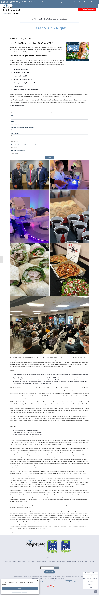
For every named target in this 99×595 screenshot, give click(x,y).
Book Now (15, 6)
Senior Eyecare (51, 561)
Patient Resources (34, 2)
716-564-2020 (69, 580)
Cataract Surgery (21, 561)
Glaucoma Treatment (71, 561)
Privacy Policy (24, 592)
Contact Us (94, 2)
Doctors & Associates (48, 2)
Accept (20, 588)
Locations (74, 2)
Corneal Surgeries (31, 561)
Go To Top (49, 572)
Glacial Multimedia (58, 575)
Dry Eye (79, 561)
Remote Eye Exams (84, 2)
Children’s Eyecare (60, 561)
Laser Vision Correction (10, 561)
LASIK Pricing (16, 2)
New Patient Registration (86, 9)
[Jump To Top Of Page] (95, 591)
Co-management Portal (62, 2)
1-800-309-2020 (6, 2)
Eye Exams (84, 561)
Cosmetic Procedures (41, 561)
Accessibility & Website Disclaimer (43, 581)
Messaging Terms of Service (58, 581)
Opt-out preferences (16, 592)
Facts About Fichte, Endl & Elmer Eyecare (73, 581)
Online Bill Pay (24, 2)
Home (5, 13)
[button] (37, 580)
